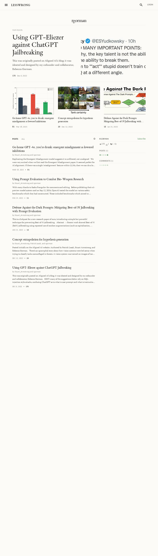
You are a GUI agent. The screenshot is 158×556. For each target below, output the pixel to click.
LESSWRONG (20, 5)
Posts (15, 139)
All (23, 139)
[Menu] (6, 5)
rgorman (79, 20)
